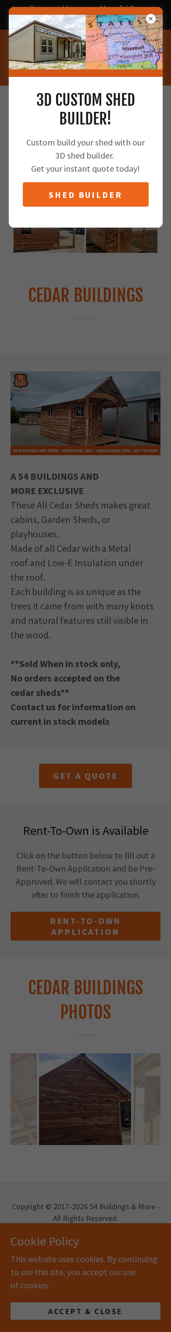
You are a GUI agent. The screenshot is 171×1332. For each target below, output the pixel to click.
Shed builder (85, 194)
